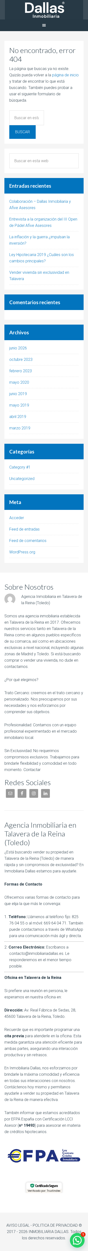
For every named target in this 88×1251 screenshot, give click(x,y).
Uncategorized (21, 478)
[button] (77, 1240)
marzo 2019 (19, 428)
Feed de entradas (24, 529)
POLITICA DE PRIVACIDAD (55, 1225)
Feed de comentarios (27, 540)
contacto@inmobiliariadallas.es (36, 953)
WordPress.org (22, 552)
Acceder (16, 517)
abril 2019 (17, 416)
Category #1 (20, 467)
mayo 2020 (19, 382)
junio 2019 (18, 393)
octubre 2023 (21, 359)
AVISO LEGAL (18, 1225)
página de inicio (65, 75)
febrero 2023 (20, 371)
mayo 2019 (19, 405)
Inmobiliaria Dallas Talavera (44, 9)
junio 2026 (18, 348)
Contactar (32, 769)
